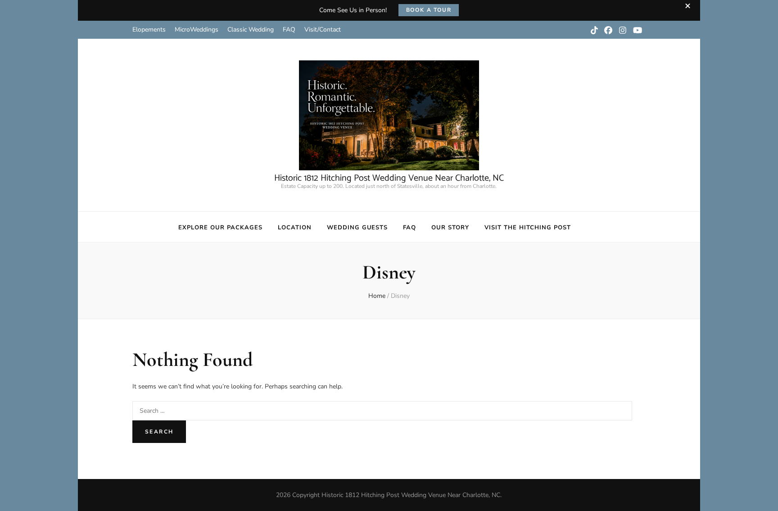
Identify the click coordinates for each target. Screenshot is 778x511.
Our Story (450, 228)
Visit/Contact (322, 29)
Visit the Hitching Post (527, 228)
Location (295, 228)
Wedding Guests (357, 228)
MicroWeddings (196, 29)
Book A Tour (429, 10)
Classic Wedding (250, 29)
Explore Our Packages (220, 228)
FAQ (289, 29)
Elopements (149, 29)
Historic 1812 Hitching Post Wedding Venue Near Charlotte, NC (389, 178)
